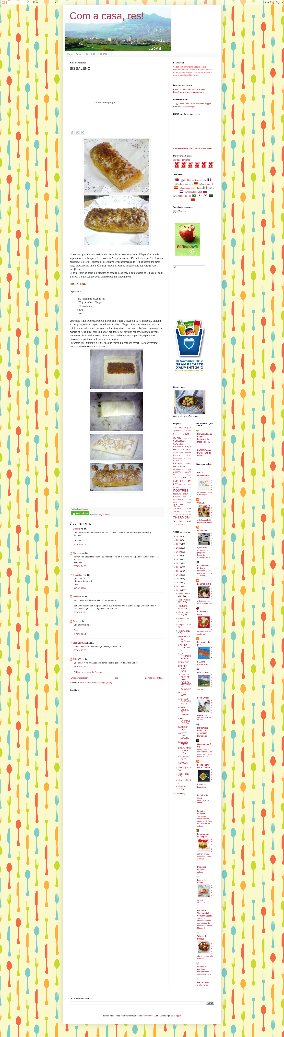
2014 (178, 575)
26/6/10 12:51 (80, 634)
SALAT (178, 505)
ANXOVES (183, 763)
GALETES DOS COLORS (183, 735)
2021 (178, 548)
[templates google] (182, 196)
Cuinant (200, 503)
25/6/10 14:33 (80, 566)
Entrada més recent (79, 678)
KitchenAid (178, 463)
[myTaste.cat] (179, 211)
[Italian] (205, 188)
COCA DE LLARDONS (184, 647)
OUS (183, 477)
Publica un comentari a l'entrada (88, 672)
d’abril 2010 (183, 774)
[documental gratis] (206, 184)
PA (190, 478)
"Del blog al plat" (182, 428)
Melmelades (179, 466)
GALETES (178, 449)
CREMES (178, 446)
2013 (178, 579)
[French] (210, 180)
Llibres (188, 464)
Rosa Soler (78, 575)
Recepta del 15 (182, 496)
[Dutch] (182, 192)
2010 (178, 590)
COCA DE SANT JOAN (182, 668)
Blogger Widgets (189, 107)
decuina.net (202, 531)
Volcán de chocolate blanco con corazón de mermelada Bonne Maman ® (204, 923)
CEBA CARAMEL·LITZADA (184, 720)
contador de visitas (181, 160)
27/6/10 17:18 (80, 666)
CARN (188, 431)
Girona (181, 452)
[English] (177, 180)
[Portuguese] (194, 196)
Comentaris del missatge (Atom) (97, 683)
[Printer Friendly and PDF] (80, 513)
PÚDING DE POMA (183, 758)
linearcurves (148, 1016)
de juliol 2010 (184, 625)
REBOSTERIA (180, 493)
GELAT (188, 449)
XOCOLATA (179, 524)
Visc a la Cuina (80, 643)
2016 (178, 567)
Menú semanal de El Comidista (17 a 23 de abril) (204, 573)
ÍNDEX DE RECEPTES (97, 54)
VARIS (181, 521)
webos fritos (203, 982)
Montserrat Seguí (182, 475)
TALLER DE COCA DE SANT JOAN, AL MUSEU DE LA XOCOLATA (184, 682)
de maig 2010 (184, 768)
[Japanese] (200, 196)
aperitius (177, 430)
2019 (178, 556)
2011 (178, 586)
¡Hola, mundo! (202, 985)
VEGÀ (188, 521)
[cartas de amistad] (184, 184)
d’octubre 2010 (182, 607)
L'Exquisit (201, 867)
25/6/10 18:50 (80, 588)
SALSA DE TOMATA (183, 743)
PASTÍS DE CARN (183, 728)
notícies (176, 478)
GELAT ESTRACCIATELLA (184, 656)
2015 (178, 571)
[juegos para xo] (211, 188)
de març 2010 (184, 780)
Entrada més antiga (154, 678)
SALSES (177, 508)
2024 (178, 536)
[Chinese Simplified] (193, 200)
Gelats (175, 452)
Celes (75, 621)
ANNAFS (77, 659)
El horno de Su (204, 584)
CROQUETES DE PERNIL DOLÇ (184, 750)
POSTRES (181, 490)
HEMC (188, 455)
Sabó (189, 502)
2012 (178, 582)
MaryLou (77, 553)
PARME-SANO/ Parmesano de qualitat (204, 453)
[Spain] (176, 188)
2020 (178, 552)
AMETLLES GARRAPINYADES (184, 701)
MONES (188, 472)
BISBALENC (183, 662)
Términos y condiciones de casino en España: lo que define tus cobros (204, 821)
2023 (178, 540)
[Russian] (205, 192)
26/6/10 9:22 (79, 612)
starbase (77, 597)
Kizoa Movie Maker (203, 148)
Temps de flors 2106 (182, 514)
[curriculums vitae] (194, 180)
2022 (178, 544)
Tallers (107, 515)
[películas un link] (193, 192)
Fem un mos (203, 672)
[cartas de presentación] (191, 188)
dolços (101, 515)
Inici (116, 678)
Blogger (177, 1016)
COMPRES (187, 438)
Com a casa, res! (107, 15)
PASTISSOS (182, 481)
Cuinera (76, 529)
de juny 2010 (184, 631)
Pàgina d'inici (74, 54)
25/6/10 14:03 (80, 544)
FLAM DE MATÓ (182, 694)
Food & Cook (203, 698)
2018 (178, 559)
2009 (178, 793)
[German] (196, 184)
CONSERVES (179, 441)
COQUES (178, 443)
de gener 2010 (182, 787)
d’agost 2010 (184, 618)
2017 (178, 563)
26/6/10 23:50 (80, 650)
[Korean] (206, 196)
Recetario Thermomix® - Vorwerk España (205, 913)
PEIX (175, 484)
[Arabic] (211, 196)
